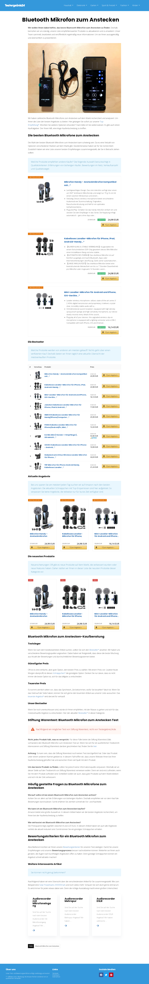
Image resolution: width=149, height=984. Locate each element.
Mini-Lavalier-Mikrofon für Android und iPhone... (106, 535)
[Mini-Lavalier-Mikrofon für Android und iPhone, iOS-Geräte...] (44, 300)
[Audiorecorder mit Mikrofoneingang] (42, 915)
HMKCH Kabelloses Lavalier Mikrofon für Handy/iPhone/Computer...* (62, 416)
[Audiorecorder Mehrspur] (74, 915)
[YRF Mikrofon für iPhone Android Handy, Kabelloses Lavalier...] (38, 466)
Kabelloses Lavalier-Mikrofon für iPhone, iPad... (72, 535)
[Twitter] (106, 975)
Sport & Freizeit (108, 5)
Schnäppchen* (59, 673)
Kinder (135, 5)
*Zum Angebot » (111, 225)
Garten (93, 5)
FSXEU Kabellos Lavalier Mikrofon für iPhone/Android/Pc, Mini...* (60, 426)
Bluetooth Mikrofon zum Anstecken (47, 946)
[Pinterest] (111, 975)
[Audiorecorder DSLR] (106, 915)
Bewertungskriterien (71, 847)
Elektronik (81, 5)
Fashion (123, 5)
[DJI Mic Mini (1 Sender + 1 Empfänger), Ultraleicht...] (38, 436)
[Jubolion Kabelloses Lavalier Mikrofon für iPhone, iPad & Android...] (38, 406)
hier (95, 746)
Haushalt (67, 5)
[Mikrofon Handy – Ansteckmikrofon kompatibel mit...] (44, 192)
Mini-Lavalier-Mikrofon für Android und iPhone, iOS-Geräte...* (90, 294)
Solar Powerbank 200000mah (52, 884)
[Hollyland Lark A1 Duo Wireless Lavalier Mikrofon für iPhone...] (38, 456)
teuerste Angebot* (36, 696)
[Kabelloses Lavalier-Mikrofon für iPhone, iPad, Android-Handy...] (44, 246)
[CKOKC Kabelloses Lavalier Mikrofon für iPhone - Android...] (38, 446)
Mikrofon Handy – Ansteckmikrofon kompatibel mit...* (90, 183)
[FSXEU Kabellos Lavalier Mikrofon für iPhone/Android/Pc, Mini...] (38, 426)
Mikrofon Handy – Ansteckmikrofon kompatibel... (38, 535)
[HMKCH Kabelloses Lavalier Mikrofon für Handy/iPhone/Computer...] (38, 416)
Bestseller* (94, 649)
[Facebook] (101, 975)
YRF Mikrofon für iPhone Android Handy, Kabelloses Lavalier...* (62, 466)
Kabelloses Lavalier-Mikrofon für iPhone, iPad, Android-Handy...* (89, 240)
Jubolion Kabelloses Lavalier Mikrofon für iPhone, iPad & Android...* (62, 406)
